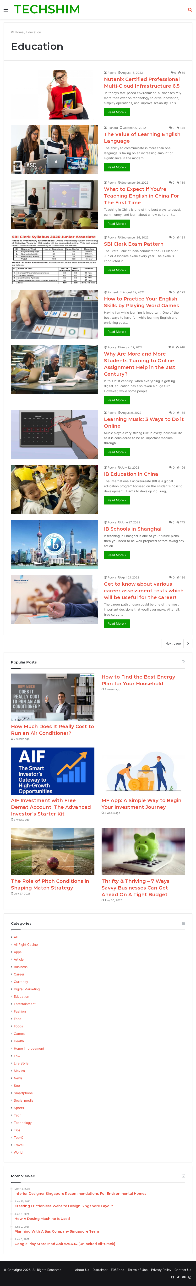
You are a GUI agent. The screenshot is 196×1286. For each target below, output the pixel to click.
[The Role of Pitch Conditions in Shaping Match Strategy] (52, 851)
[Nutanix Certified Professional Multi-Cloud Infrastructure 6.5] (54, 94)
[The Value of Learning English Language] (54, 149)
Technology (23, 1123)
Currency (21, 982)
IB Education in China (131, 474)
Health (19, 1041)
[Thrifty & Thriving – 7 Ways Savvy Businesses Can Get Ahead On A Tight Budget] (143, 851)
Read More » (117, 112)
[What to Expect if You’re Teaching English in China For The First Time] (54, 204)
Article (19, 959)
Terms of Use (138, 1270)
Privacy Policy (161, 1270)
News (18, 1078)
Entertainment (25, 1004)
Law (17, 1056)
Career (19, 974)
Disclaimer (100, 1270)
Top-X (18, 1137)
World (18, 1152)
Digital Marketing (27, 989)
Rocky (112, 72)
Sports (19, 1108)
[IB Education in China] (54, 489)
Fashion (20, 1011)
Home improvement (29, 1048)
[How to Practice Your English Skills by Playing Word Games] (54, 314)
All (15, 937)
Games (19, 1034)
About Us (82, 1270)
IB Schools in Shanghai (132, 529)
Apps (18, 952)
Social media (23, 1100)
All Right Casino (26, 944)
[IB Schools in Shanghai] (54, 544)
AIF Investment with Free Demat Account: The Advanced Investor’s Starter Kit (51, 807)
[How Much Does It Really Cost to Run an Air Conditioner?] (52, 697)
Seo (17, 1086)
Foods (18, 1026)
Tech (18, 1115)
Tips (17, 1130)
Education (21, 996)
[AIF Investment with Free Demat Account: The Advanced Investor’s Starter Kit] (52, 771)
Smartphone (23, 1093)
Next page (173, 643)
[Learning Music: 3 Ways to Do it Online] (54, 434)
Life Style (21, 1063)
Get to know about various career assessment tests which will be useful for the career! (144, 590)
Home (19, 32)
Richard (113, 128)
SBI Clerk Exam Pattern (133, 244)
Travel (18, 1145)
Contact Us (182, 1270)
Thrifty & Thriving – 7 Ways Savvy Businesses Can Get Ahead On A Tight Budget (135, 887)
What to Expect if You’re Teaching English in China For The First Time (141, 195)
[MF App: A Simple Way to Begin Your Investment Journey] (143, 771)
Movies (19, 1071)
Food (17, 1019)
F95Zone (117, 1270)
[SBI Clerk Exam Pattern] (54, 259)
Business (20, 967)
